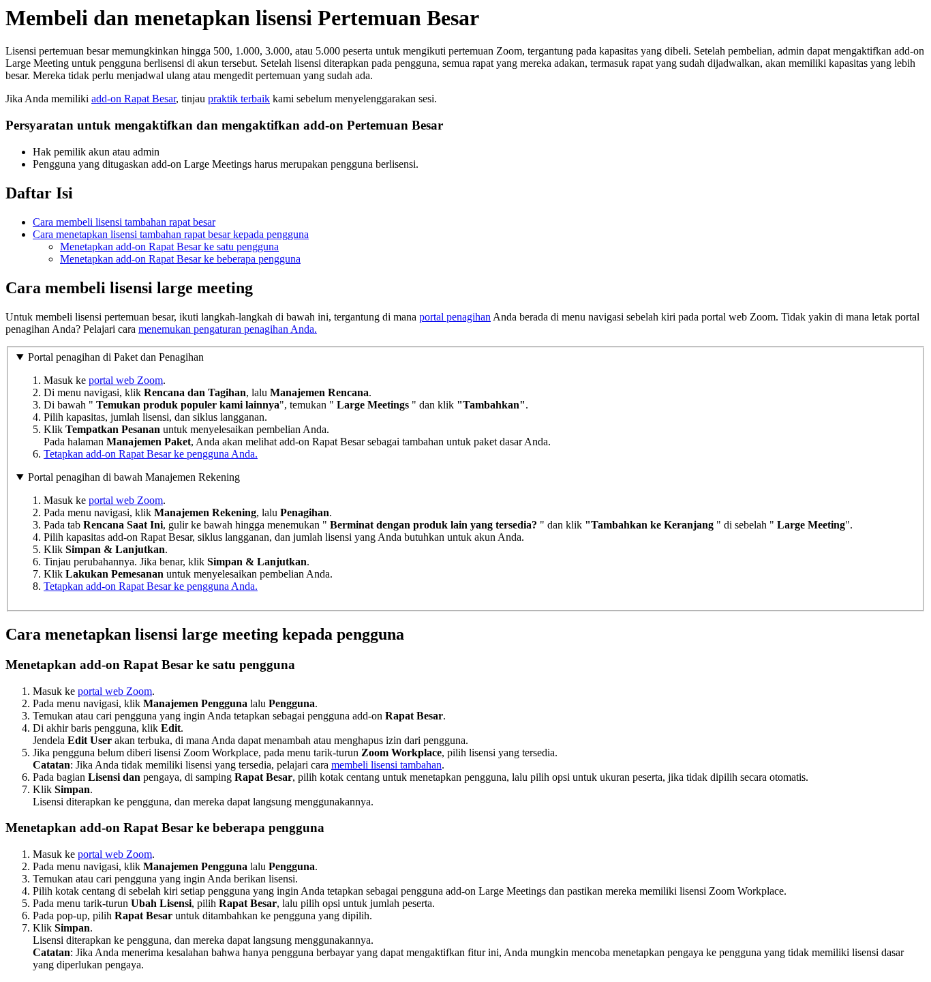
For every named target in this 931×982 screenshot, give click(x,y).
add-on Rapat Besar (133, 98)
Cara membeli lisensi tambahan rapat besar (124, 222)
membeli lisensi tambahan (386, 765)
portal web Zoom (126, 380)
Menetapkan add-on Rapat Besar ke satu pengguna (169, 246)
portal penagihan (455, 317)
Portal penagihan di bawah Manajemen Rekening (134, 477)
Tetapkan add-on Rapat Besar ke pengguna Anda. (151, 454)
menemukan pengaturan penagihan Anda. (227, 329)
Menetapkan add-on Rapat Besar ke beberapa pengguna (180, 259)
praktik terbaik (239, 98)
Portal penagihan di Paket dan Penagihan (116, 357)
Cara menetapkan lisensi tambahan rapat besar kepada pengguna (171, 234)
